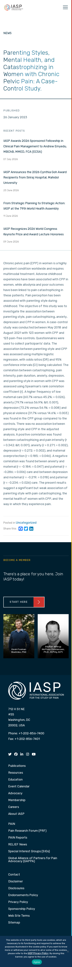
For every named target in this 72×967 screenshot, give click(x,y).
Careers (13, 807)
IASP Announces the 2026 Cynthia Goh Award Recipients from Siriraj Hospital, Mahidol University (35, 177)
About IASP (16, 814)
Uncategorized (26, 522)
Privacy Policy (18, 902)
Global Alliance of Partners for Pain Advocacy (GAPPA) (32, 860)
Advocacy (15, 793)
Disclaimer (15, 881)
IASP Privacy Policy (38, 953)
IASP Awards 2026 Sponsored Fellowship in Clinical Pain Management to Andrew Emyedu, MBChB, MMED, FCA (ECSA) (35, 146)
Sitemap (14, 922)
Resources (15, 773)
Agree (36, 962)
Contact (14, 874)
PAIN (11, 824)
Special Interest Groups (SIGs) (29, 851)
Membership (16, 800)
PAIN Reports (17, 837)
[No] (67, 951)
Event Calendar (18, 786)
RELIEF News (17, 844)
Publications (17, 766)
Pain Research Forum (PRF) (27, 831)
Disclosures (16, 888)
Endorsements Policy (23, 895)
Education (15, 779)
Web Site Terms (19, 915)
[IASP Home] (13, 7)
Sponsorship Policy (21, 909)
